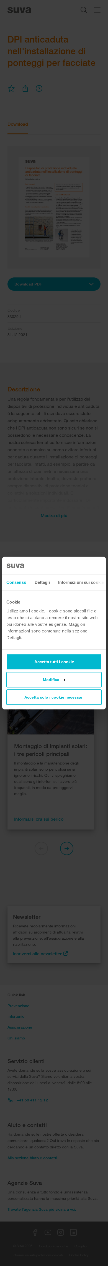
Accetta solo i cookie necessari (54, 697)
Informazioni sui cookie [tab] (81, 582)
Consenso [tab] (16, 582)
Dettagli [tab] (42, 582)
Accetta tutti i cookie (54, 661)
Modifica (51, 679)
